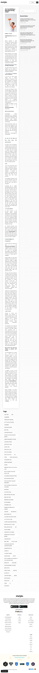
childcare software (8, 441)
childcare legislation (8, 432)
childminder (6, 424)
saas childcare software (9, 478)
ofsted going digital (14, 457)
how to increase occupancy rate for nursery (10, 486)
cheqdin (5, 464)
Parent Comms (8, 624)
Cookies (31, 640)
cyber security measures (8, 419)
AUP (31, 647)
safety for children (8, 452)
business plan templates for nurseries (9, 508)
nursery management (8, 462)
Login (33, 2)
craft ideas (6, 414)
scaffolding (14, 562)
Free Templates (31, 622)
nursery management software (10, 439)
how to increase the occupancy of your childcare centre (11, 559)
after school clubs (8, 444)
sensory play (6, 562)
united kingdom (7, 578)
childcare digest (7, 538)
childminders (6, 417)
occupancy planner (8, 553)
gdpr (12, 414)
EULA (31, 646)
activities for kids (7, 492)
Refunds (31, 644)
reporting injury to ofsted (9, 524)
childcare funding (7, 575)
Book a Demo (4, 671)
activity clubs (14, 541)
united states (6, 580)
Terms (31, 642)
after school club (7, 449)
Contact (19, 620)
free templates (13, 511)
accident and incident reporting (10, 521)
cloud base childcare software (10, 516)
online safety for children (9, 532)
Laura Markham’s (9, 352)
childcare (15, 570)
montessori (6, 489)
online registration (8, 548)
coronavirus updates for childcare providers (9, 545)
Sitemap (31, 651)
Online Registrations (8, 617)
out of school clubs (8, 519)
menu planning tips (7, 514)
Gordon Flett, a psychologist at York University (11, 134)
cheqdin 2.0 (6, 550)
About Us (30, 626)
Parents (31, 624)
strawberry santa (7, 504)
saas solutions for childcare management (9, 482)
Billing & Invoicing (8, 620)
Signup (19, 622)
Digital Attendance (8, 626)
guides (5, 583)
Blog (31, 617)
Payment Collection (8, 622)
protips (14, 555)
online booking (7, 555)
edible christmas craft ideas (9, 494)
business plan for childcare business (9, 535)
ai (12, 580)
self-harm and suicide (9, 107)
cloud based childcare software (10, 475)
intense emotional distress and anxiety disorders (11, 101)
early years (6, 429)
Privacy (31, 636)
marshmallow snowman (8, 499)
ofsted (5, 457)
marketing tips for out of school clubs (10, 468)
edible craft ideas (7, 497)
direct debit (6, 541)
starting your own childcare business (10, 436)
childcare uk (6, 585)
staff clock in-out (7, 454)
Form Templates (31, 620)
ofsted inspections (7, 459)
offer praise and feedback (10, 246)
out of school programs (9, 422)
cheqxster (6, 511)
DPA (31, 649)
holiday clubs (6, 446)
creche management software (10, 565)
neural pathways (12, 380)
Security (31, 638)
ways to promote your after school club (9, 472)
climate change (7, 570)
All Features (8, 631)
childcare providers (8, 427)
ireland (15, 575)
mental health (7, 567)
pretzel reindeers (7, 502)
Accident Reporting (8, 628)
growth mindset (12, 231)
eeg (15, 454)
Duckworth (15, 169)
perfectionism (7, 115)
